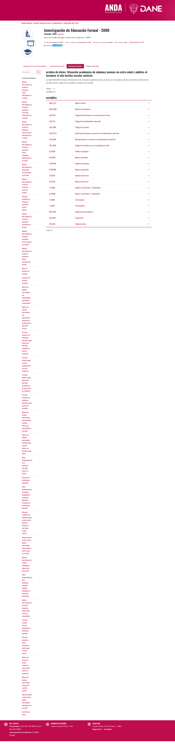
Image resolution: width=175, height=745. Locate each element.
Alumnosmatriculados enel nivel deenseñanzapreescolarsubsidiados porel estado (27, 110)
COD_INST (52, 115)
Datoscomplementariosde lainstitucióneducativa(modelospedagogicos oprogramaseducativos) (27, 585)
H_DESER (52, 175)
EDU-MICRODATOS (57, 23)
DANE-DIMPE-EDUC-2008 (71, 23)
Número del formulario (82, 109)
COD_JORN (52, 127)
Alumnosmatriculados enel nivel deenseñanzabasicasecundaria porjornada (27, 256)
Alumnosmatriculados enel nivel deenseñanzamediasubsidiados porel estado (27, 90)
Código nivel (79, 218)
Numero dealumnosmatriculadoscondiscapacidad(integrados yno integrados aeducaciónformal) (26, 318)
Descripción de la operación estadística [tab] (34, 66)
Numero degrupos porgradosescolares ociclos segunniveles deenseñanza (26, 665)
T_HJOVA (52, 205)
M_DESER (52, 181)
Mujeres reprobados (82, 169)
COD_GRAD (52, 145)
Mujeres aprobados (81, 157)
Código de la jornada (82, 127)
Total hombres (80, 205)
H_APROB (52, 151)
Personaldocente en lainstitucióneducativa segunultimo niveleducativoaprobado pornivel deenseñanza (27, 343)
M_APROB (52, 157)
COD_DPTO (52, 133)
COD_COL (52, 121)
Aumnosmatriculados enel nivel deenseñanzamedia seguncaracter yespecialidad (27, 608)
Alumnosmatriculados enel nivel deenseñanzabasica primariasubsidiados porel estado (27, 130)
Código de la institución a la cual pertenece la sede (92, 115)
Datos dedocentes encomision (25, 271)
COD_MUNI (52, 139)
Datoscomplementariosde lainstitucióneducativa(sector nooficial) (27, 465)
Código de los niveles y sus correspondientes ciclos (92, 145)
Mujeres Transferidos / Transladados (87, 193)
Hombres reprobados (82, 163)
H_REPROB (52, 163)
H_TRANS (52, 187)
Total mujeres (79, 200)
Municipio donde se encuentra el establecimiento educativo (95, 139)
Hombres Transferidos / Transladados (87, 187)
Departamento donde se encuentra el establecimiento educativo (97, 133)
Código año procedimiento (84, 212)
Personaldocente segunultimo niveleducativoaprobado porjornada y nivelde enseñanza (26, 383)
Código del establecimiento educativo (88, 121)
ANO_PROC (52, 212)
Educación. (61, 34)
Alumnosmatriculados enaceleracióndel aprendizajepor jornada (27, 169)
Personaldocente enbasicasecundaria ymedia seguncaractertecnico (26, 645)
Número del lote (80, 103)
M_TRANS (52, 193)
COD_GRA (52, 224)
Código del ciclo (80, 224)
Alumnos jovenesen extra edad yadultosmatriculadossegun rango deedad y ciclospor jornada (27, 545)
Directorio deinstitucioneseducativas (26, 480)
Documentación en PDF (137, 42)
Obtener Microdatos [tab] (93, 66)
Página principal (26, 23)
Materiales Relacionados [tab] (57, 66)
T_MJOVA (52, 200)
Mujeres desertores (81, 181)
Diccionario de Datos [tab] (75, 66)
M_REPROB (52, 169)
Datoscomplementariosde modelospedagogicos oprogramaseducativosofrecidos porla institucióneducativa (27, 497)
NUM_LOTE (52, 103)
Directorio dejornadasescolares (26, 280)
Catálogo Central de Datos (42, 23)
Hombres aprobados (82, 151)
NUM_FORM (53, 109)
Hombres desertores (82, 175)
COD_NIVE (52, 218)
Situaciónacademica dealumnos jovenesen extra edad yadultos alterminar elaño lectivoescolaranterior (27, 523)
